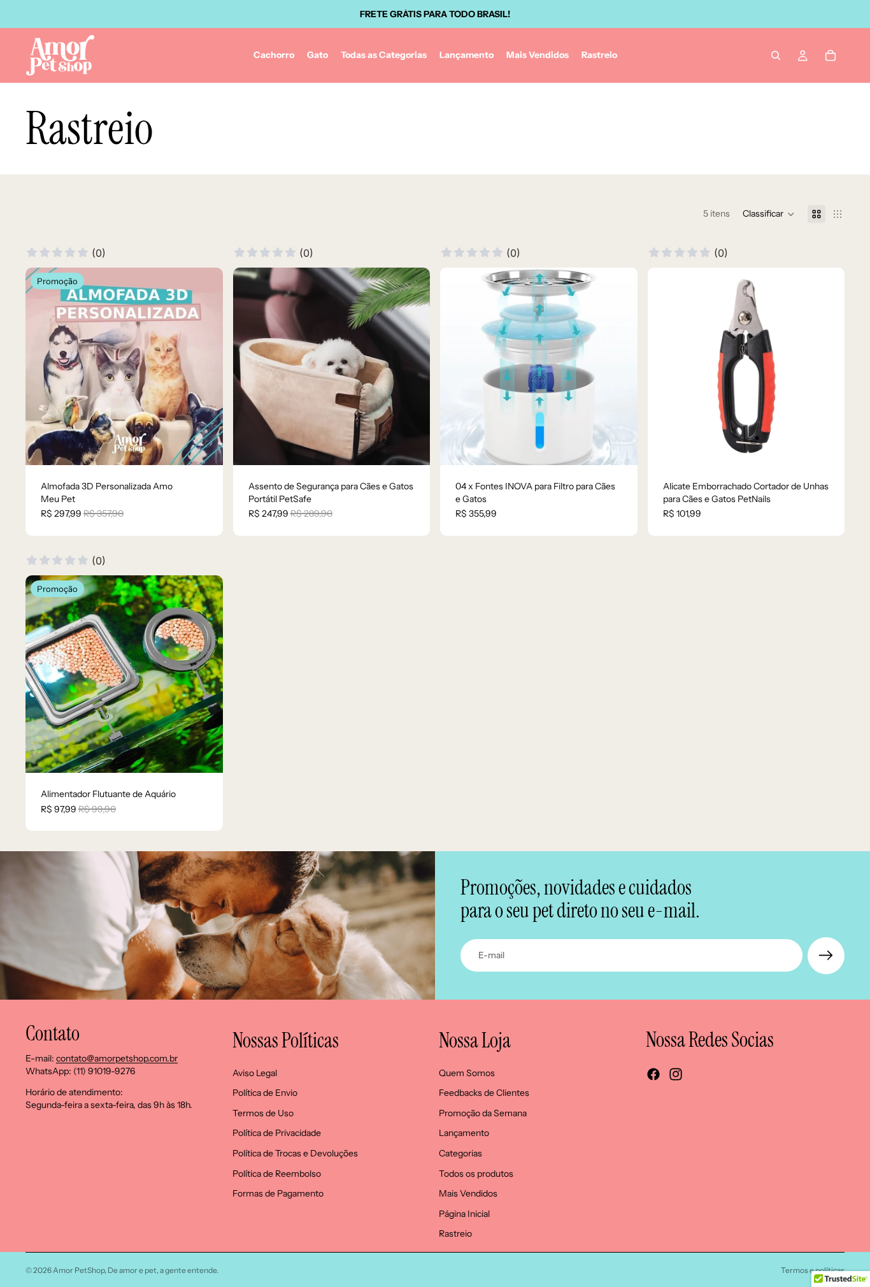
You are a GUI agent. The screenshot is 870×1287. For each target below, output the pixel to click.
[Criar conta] (826, 955)
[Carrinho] (831, 55)
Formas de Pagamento (278, 1193)
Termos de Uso (263, 1112)
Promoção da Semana (483, 1112)
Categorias (460, 1153)
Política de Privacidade (276, 1133)
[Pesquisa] (776, 55)
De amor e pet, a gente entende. (163, 1270)
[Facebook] (653, 1074)
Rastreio (455, 1233)
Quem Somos (467, 1072)
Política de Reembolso (276, 1173)
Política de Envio (264, 1092)
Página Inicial (464, 1213)
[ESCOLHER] (203, 445)
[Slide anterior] (44, 366)
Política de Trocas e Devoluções (295, 1153)
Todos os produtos (476, 1173)
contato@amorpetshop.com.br (117, 1058)
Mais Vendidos (468, 1193)
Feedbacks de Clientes (484, 1092)
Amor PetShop (78, 1270)
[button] (769, 214)
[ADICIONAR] (824, 445)
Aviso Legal (254, 1072)
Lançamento (464, 1133)
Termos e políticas (813, 1270)
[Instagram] (675, 1074)
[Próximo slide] (204, 366)
